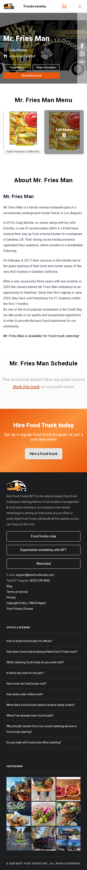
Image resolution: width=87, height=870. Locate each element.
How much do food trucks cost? (26, 683)
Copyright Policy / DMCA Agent (26, 603)
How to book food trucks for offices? (29, 641)
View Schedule (46, 67)
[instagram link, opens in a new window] (82, 54)
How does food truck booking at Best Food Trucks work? (41, 651)
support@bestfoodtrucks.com (35, 575)
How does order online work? (24, 694)
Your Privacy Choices (19, 608)
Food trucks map (43, 536)
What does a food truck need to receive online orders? (40, 704)
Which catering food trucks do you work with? (35, 662)
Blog (9, 586)
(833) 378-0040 (40, 580)
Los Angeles (18, 50)
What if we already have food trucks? (30, 715)
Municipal (43, 563)
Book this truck (31, 75)
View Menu (17, 67)
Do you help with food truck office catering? (33, 742)
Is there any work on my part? (25, 673)
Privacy (11, 597)
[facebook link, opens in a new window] (82, 46)
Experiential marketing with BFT (43, 550)
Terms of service (17, 591)
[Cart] (63, 6)
